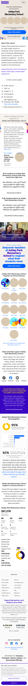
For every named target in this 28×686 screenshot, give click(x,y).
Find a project (5, 579)
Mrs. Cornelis (8, 153)
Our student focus (18, 582)
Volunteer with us (6, 593)
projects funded (20, 626)
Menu (23, 2)
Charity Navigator (20, 619)
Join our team (17, 585)
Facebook (10, 380)
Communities (17, 587)
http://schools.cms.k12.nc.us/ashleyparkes (13, 107)
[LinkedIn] (11, 643)
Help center (14, 574)
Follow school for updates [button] (15, 80)
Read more (7, 149)
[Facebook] (16, 643)
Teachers (19, 656)
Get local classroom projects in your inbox (14, 648)
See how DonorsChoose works (14, 409)
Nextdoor (24, 380)
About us (16, 579)
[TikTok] (21, 643)
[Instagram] (6, 643)
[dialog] (14, 674)
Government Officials (14, 660)
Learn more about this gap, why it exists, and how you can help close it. (14, 474)
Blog (15, 590)
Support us (4, 590)
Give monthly (5, 582)
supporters (7, 626)
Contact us (17, 595)
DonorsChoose (5, 2)
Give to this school (14, 32)
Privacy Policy (10, 675)
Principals (5, 658)
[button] (4, 379)
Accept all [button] (14, 683)
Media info (16, 593)
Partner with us (5, 587)
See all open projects (14, 193)
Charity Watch (10, 619)
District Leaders (16, 658)
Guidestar (15, 621)
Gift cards (4, 585)
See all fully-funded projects (14, 216)
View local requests (11, 104)
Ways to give (5, 595)
